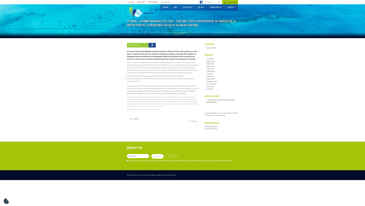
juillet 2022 (210, 66)
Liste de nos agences (211, 127)
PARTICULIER (141, 2)
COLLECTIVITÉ (165, 2)
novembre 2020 (212, 81)
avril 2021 (210, 74)
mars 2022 (210, 69)
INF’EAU (201, 7)
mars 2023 (210, 64)
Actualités (138, 32)
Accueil (130, 32)
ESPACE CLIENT (232, 2)
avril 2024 (210, 59)
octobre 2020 (211, 84)
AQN (175, 7)
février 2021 (211, 79)
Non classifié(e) (211, 48)
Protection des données (169, 175)
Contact (230, 7)
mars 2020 (210, 86)
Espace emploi (215, 7)
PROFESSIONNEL (153, 2)
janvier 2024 (211, 61)
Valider (170, 156)
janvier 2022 (211, 71)
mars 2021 (210, 76)
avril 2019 (210, 89)
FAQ (216, 129)
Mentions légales (157, 175)
